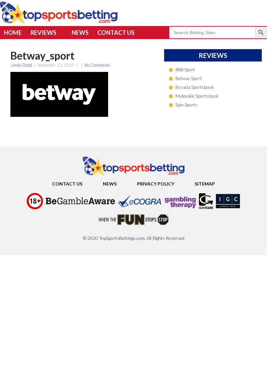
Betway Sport (189, 78)
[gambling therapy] (180, 208)
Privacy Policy (155, 183)
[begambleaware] (80, 208)
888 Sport (185, 69)
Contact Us (115, 32)
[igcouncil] (228, 208)
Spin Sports (187, 104)
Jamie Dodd (21, 65)
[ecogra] (139, 208)
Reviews (43, 32)
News (80, 32)
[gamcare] (206, 208)
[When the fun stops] (133, 227)
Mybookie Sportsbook (197, 96)
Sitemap (205, 183)
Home (13, 32)
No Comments (97, 65)
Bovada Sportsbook (195, 87)
